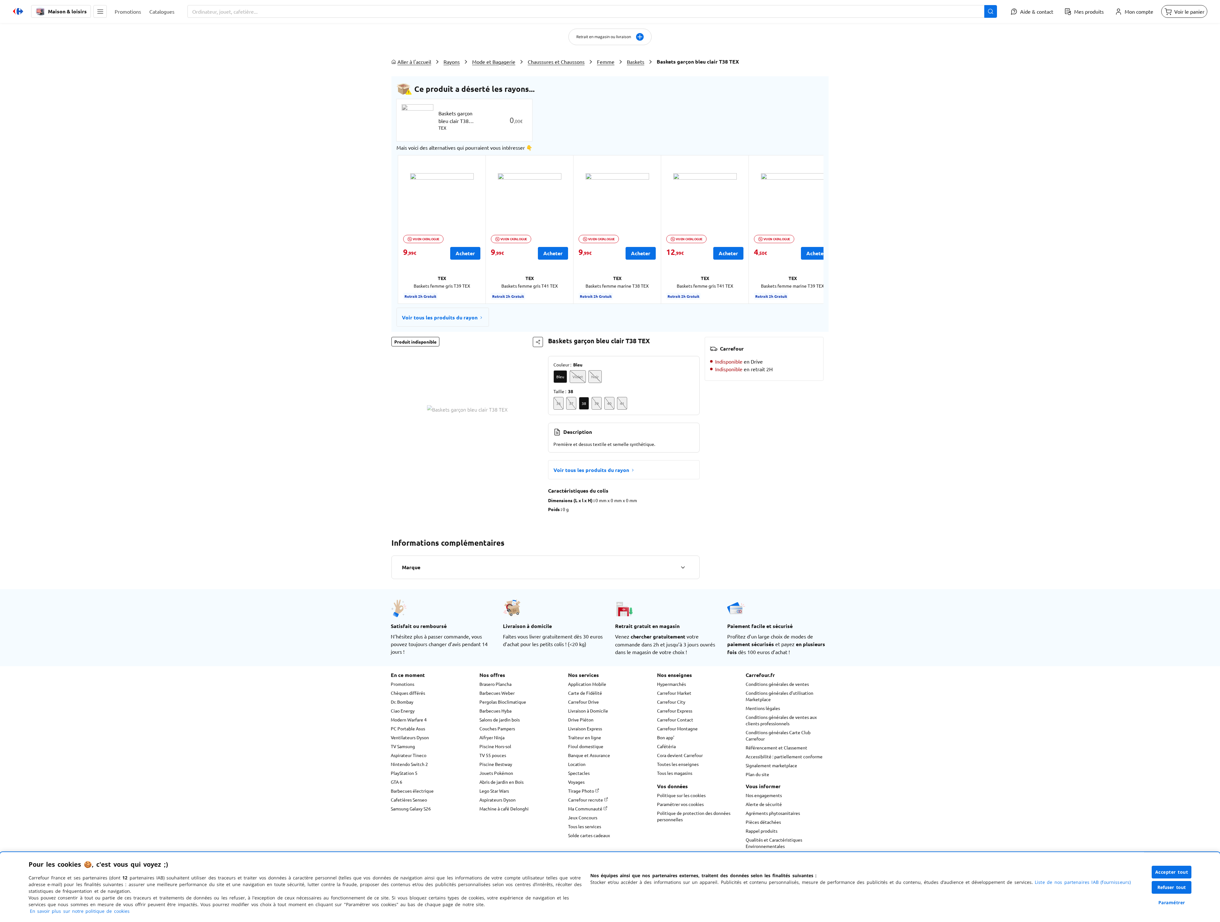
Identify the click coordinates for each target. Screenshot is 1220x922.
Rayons (452, 61)
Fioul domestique (585, 746)
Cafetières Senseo (409, 799)
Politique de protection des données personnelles (693, 816)
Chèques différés (408, 693)
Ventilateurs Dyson (410, 737)
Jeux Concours (582, 817)
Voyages (576, 782)
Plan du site (757, 774)
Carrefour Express (674, 711)
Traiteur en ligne (584, 737)
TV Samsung (403, 746)
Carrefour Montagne (677, 728)
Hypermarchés (671, 684)
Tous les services (584, 826)
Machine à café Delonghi (504, 808)
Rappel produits (761, 831)
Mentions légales (763, 708)
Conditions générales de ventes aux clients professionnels (781, 720)
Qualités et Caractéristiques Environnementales (774, 843)
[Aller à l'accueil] (18, 11)
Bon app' (665, 737)
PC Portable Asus (408, 728)
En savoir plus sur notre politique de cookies (80, 911)
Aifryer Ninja (492, 737)
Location (577, 764)
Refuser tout (1171, 887)
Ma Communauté (585, 808)
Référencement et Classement (776, 747)
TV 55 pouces (492, 755)
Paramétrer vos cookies (680, 804)
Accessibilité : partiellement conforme (784, 756)
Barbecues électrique (412, 791)
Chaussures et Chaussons (556, 61)
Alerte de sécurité (764, 804)
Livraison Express (585, 728)
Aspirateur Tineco (408, 755)
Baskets (635, 61)
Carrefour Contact (675, 719)
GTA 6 (396, 782)
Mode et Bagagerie (493, 61)
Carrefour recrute (586, 799)
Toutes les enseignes (678, 764)
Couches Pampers (497, 728)
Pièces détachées (763, 822)
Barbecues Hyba (495, 711)
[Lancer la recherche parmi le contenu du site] (991, 11)
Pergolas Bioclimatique (502, 702)
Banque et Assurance (589, 755)
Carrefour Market (674, 693)
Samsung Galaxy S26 (411, 808)
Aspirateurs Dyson (497, 799)
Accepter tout (1171, 872)
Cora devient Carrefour (680, 755)
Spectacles (579, 773)
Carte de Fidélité (585, 693)
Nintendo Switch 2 (409, 764)
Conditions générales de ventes (777, 684)
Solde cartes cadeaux (589, 835)
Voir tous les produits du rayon (440, 317)
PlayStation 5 (404, 773)
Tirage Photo (581, 791)
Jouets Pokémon (496, 773)
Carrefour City (671, 702)
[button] (100, 11)
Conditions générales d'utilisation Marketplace (779, 696)
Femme (605, 61)
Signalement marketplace (771, 765)
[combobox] (592, 11)
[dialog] (610, 887)
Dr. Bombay (402, 702)
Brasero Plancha (495, 684)
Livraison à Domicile (588, 711)
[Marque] (682, 567)
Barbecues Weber (497, 693)
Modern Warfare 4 (409, 719)
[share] (538, 342)
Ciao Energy (403, 711)
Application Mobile (587, 684)
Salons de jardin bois (499, 719)
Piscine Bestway (495, 764)
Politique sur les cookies (681, 795)
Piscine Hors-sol (495, 746)
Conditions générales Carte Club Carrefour (778, 735)
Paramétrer (1171, 902)
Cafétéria (666, 746)
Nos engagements (764, 795)
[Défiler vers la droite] (808, 229)
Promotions (402, 684)
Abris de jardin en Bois (501, 782)
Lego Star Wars (494, 791)
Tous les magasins (674, 773)
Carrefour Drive (583, 702)
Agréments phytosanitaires (773, 813)
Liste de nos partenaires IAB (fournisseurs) (1083, 882)
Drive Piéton (580, 719)
